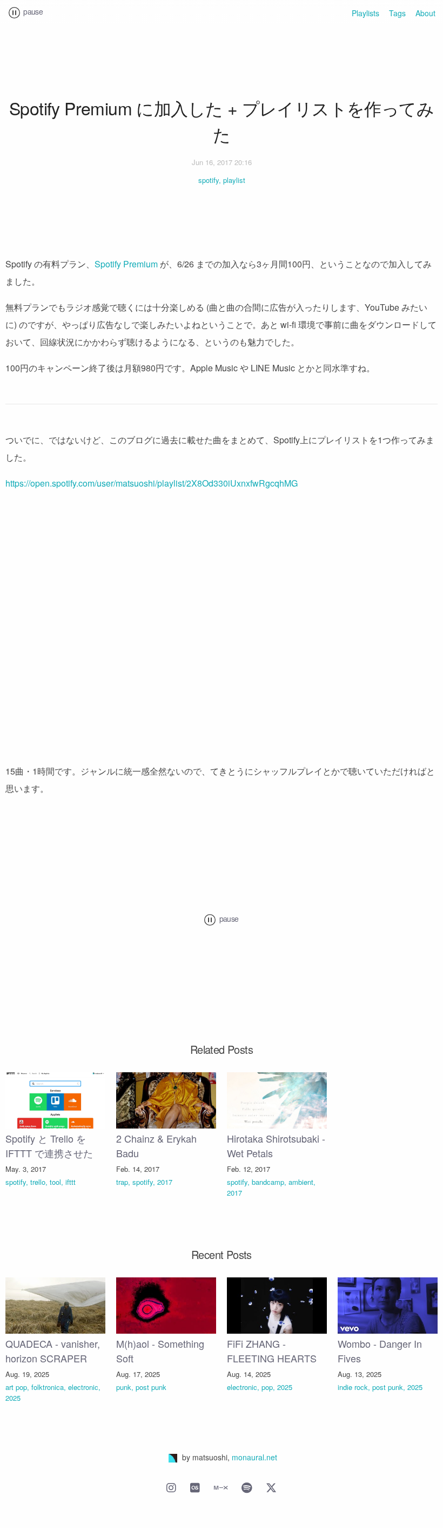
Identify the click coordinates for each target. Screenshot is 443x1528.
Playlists (365, 13)
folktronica (47, 1387)
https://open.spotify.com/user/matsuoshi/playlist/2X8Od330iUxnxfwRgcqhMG (151, 483)
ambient (300, 1182)
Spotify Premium (126, 264)
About (425, 13)
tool (55, 1182)
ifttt (70, 1182)
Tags (397, 13)
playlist (234, 180)
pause (32, 11)
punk (123, 1387)
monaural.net (254, 1457)
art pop (16, 1387)
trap (122, 1182)
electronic (83, 1387)
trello (37, 1182)
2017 (164, 1182)
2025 (13, 1398)
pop (267, 1387)
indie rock (353, 1387)
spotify (208, 180)
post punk (151, 1387)
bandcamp (268, 1182)
